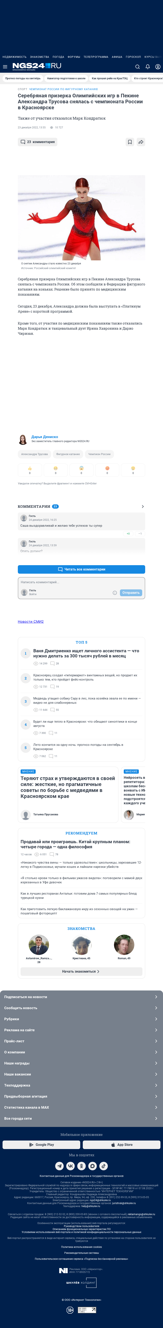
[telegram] (59, 1166)
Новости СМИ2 (31, 621)
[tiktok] (103, 1166)
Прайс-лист (14, 1041)
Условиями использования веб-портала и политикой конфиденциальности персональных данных (81, 1232)
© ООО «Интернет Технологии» (81, 1299)
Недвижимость (15, 56)
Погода (58, 56)
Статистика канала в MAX (26, 1107)
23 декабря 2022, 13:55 (32, 127)
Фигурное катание (68, 454)
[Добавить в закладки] (130, 142)
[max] (92, 1166)
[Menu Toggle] (5, 67)
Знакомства (39, 56)
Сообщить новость (20, 1008)
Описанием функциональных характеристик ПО (82, 1229)
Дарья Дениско (44, 437)
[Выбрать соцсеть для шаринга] (141, 142)
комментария (41, 142)
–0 (140, 559)
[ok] (81, 1166)
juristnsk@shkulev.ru (124, 1203)
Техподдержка (17, 1085)
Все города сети (18, 1118)
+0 (128, 533)
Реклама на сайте (19, 1030)
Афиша (117, 56)
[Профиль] (158, 67)
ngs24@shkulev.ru (100, 1200)
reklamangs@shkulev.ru (141, 1214)
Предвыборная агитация (25, 1096)
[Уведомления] (148, 67)
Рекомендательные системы (81, 1252)
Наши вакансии (17, 1074)
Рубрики (11, 1019)
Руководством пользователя (81, 1226)
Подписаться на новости (25, 997)
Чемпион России (99, 454)
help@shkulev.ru (91, 1206)
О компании (14, 1052)
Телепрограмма (96, 56)
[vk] (70, 1166)
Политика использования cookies (81, 1247)
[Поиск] (137, 67)
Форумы (74, 56)
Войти (33, 594)
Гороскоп (133, 56)
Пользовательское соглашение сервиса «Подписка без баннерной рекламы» (81, 1258)
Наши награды (17, 1063)
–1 (140, 533)
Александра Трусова (34, 454)
